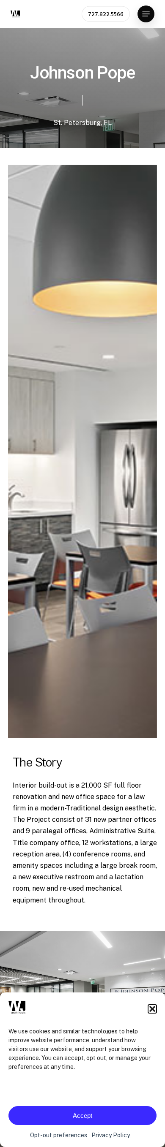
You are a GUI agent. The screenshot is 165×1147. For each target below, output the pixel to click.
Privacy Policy (111, 1135)
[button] (152, 1009)
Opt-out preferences (58, 1135)
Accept (82, 1115)
